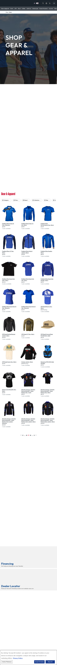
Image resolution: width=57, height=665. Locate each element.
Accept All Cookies (39, 661)
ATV (16, 8)
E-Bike (23, 8)
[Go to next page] (36, 435)
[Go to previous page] (21, 435)
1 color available (6, 228)
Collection (36, 200)
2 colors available (6, 284)
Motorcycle (35, 8)
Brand (25, 200)
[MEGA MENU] (54, 3)
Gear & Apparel (5, 8)
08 (30, 435)
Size (47, 200)
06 (26, 435)
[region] (28, 657)
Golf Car (29, 8)
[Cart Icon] (49, 3)
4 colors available (45, 367)
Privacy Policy (18, 658)
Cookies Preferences (7, 661)
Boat (19, 8)
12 (34, 435)
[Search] (43, 3)
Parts (11, 8)
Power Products (43, 8)
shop (7, 12)
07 (28, 435)
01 (22, 435)
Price (16, 200)
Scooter (51, 8)
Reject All (50, 661)
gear (10, 12)
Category (6, 200)
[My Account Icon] (46, 3)
